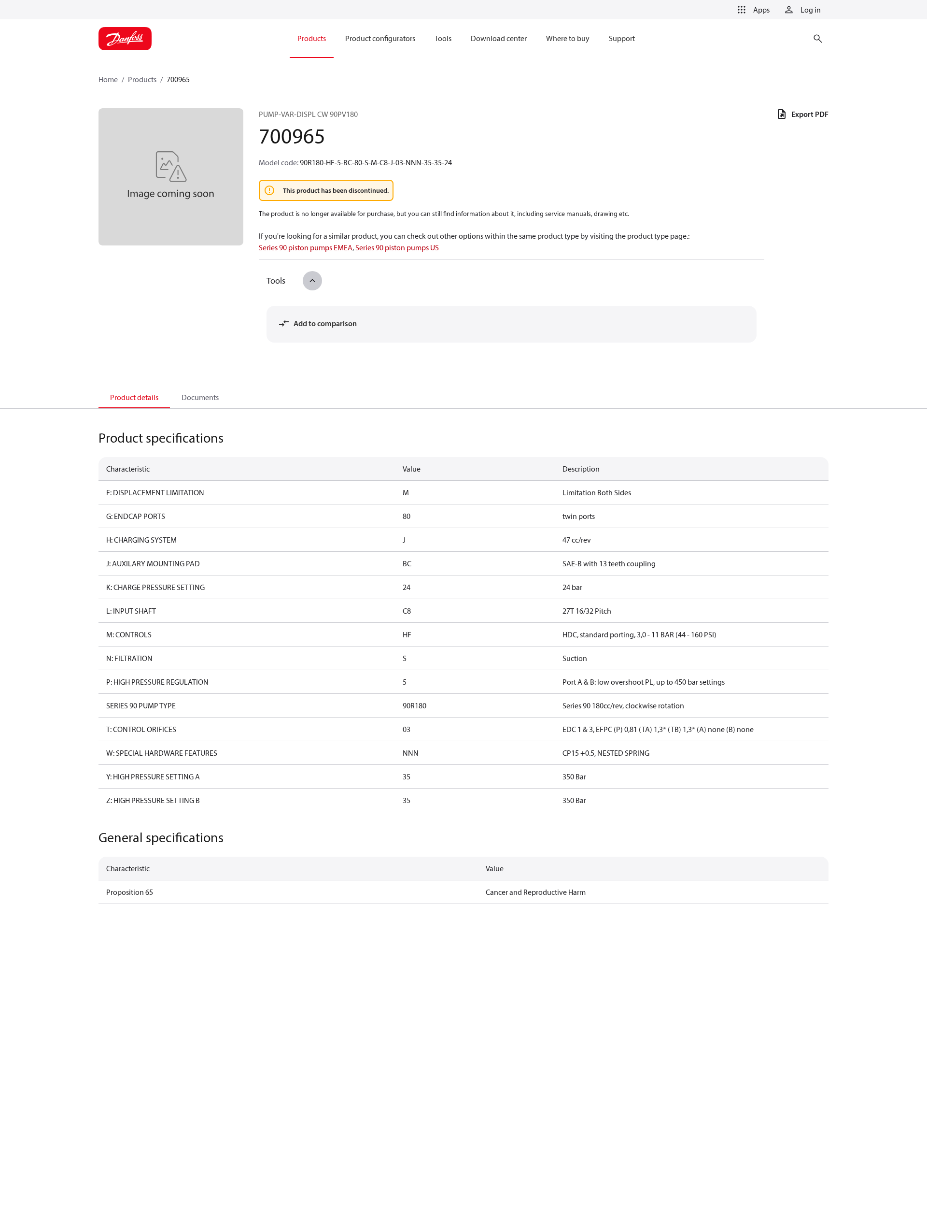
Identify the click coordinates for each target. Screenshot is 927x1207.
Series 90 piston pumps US (397, 247)
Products (142, 79)
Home (108, 79)
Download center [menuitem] (499, 38)
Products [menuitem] (311, 38)
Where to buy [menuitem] (568, 38)
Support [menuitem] (622, 38)
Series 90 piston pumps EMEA (305, 247)
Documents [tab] (200, 397)
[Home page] (125, 38)
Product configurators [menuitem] (380, 38)
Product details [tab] (134, 397)
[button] (752, 9)
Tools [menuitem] (443, 38)
